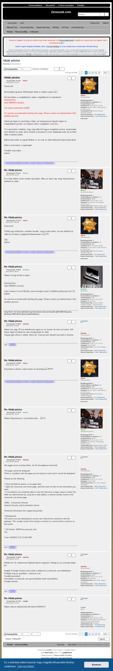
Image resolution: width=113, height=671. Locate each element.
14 (92, 616)
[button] (81, 72)
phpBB (48, 650)
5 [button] (99, 72)
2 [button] (89, 72)
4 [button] (95, 72)
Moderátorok (16, 64)
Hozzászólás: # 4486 (13, 363)
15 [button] (105, 72)
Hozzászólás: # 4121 (13, 173)
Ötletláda (80, 5)
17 (100, 340)
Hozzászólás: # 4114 (13, 80)
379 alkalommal (99, 625)
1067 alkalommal (100, 306)
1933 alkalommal (100, 207)
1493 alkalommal (101, 116)
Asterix (83, 190)
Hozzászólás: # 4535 (13, 460)
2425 (93, 341)
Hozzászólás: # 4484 (13, 270)
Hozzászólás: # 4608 (13, 557)
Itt (97, 46)
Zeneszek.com (59, 132)
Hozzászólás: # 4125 (13, 220)
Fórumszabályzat (35, 5)
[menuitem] (21, 23)
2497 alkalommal (101, 352)
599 (93, 104)
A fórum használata (66, 5)
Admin (83, 95)
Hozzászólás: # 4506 (13, 412)
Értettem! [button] (96, 665)
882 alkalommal (100, 308)
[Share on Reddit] (59, 158)
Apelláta (84, 333)
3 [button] (92, 72)
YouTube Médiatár (52, 46)
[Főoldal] (27, 13)
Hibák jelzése (11, 60)
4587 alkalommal (100, 350)
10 (100, 197)
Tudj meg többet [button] (25, 666)
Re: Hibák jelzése (13, 170)
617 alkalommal (99, 114)
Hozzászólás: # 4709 (13, 601)
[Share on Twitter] (54, 158)
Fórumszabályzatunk (66, 40)
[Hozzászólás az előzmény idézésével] (69, 78)
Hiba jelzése (50, 5)
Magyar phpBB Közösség (63, 655)
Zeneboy (84, 289)
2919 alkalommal (101, 209)
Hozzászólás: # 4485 (13, 324)
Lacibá (83, 607)
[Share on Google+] (69, 158)
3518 (93, 199)
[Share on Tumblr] (64, 158)
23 (100, 102)
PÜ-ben (29, 54)
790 (93, 297)
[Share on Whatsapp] (74, 158)
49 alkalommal (100, 626)
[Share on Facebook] (48, 158)
